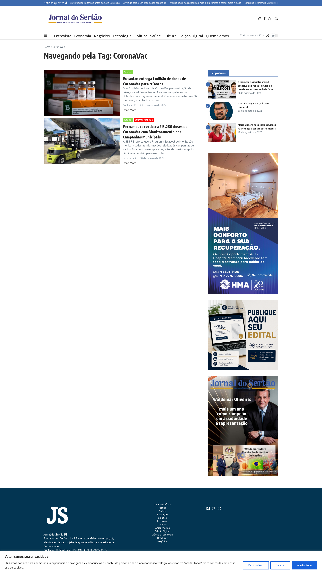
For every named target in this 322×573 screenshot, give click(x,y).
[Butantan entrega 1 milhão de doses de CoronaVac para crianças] (82, 93)
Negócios (102, 36)
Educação (162, 514)
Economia (82, 36)
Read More (129, 110)
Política (140, 36)
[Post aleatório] (267, 35)
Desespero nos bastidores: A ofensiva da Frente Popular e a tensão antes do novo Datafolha (255, 85)
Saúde (155, 36)
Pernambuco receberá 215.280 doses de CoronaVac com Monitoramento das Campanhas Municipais (155, 131)
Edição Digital (191, 36)
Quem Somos (217, 36)
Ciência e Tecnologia (162, 534)
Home (47, 46)
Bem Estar (162, 538)
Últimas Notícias (144, 119)
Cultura (170, 36)
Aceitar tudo (304, 565)
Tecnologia (122, 36)
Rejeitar (280, 565)
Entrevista (62, 36)
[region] (161, 562)
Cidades (162, 517)
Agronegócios (162, 528)
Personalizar (255, 565)
